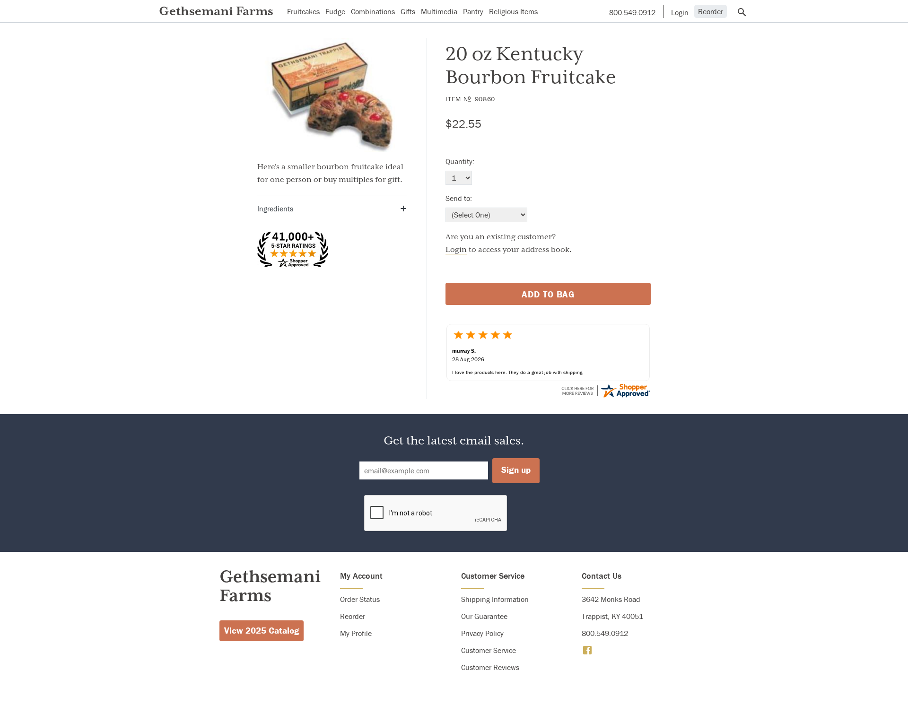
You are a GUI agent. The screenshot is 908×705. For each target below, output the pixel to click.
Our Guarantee (484, 616)
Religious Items (513, 11)
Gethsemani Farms (216, 11)
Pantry (473, 11)
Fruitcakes (303, 11)
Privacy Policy (482, 633)
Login (456, 249)
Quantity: (459, 161)
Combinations (373, 11)
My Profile (356, 633)
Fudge (335, 11)
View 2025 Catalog (261, 630)
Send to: (458, 198)
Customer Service (488, 650)
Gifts (408, 11)
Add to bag (548, 294)
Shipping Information (495, 599)
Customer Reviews (490, 667)
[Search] (742, 12)
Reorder (710, 11)
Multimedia (439, 11)
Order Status (360, 599)
